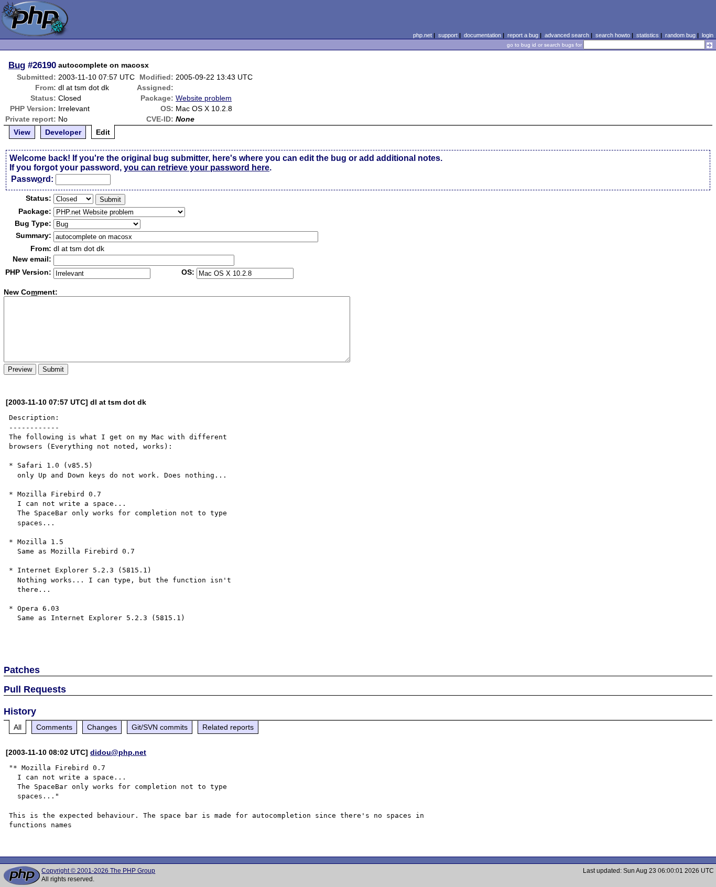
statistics (647, 35)
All (17, 727)
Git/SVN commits (160, 727)
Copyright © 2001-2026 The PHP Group (98, 870)
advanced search (567, 35)
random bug (680, 35)
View (22, 132)
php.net (422, 35)
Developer (63, 132)
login (707, 35)
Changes (102, 727)
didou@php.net (118, 752)
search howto (612, 35)
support (448, 35)
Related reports (228, 727)
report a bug (522, 35)
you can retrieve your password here (196, 167)
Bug (16, 65)
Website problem (204, 98)
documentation (482, 35)
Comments (54, 727)
